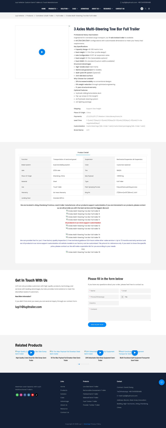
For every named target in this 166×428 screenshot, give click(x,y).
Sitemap (87, 424)
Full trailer (60, 16)
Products (29, 16)
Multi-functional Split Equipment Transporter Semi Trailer (135, 359)
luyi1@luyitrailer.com (28, 307)
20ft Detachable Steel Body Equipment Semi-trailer (100, 359)
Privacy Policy (96, 424)
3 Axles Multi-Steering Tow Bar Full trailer (81, 16)
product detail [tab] (83, 152)
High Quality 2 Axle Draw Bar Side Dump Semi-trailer (31, 359)
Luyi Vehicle (19, 16)
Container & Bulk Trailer (45, 16)
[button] (77, 364)
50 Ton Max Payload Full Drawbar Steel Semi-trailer (66, 359)
